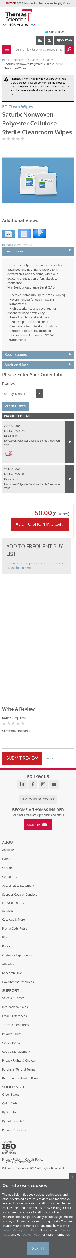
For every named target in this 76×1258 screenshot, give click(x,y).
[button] (69, 442)
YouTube (54, 784)
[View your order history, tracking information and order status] (40, 40)
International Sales (15, 1007)
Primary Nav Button (6, 49)
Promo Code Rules (14, 928)
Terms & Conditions (15, 1025)
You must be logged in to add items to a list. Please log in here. (36, 565)
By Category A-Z (13, 1121)
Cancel (50, 758)
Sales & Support (13, 998)
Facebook (32, 784)
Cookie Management (16, 1052)
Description (14, 251)
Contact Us (56, 32)
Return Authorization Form (20, 1078)
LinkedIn (22, 784)
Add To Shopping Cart (40, 524)
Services (8, 911)
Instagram (43, 784)
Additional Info (16, 365)
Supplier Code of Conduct (19, 894)
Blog (5, 937)
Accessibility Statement (18, 885)
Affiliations (9, 964)
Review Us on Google (38, 799)
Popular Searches (14, 1130)
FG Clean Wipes (17, 107)
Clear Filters (15, 406)
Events (6, 859)
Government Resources (18, 982)
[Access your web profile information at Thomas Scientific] (49, 40)
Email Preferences (14, 1016)
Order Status (10, 1094)
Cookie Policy (11, 1043)
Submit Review (22, 758)
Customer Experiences (17, 955)
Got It (38, 1248)
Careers (7, 868)
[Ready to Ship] (8, 459)
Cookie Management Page (20, 1230)
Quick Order (10, 1103)
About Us (8, 850)
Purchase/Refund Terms (18, 1069)
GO (69, 49)
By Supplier (10, 1112)
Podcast (7, 946)
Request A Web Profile (17, 245)
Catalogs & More (13, 919)
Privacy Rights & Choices (19, 1060)
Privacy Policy (11, 1034)
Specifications (16, 354)
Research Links (12, 973)
